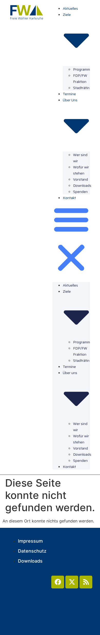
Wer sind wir (80, 158)
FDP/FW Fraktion (80, 78)
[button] (71, 239)
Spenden (80, 191)
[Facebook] (57, 582)
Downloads (30, 561)
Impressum (30, 541)
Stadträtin (81, 88)
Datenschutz (32, 551)
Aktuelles (70, 8)
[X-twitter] (71, 582)
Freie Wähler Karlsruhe (49, 595)
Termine (69, 94)
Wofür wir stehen (81, 170)
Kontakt (69, 198)
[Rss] (85, 582)
